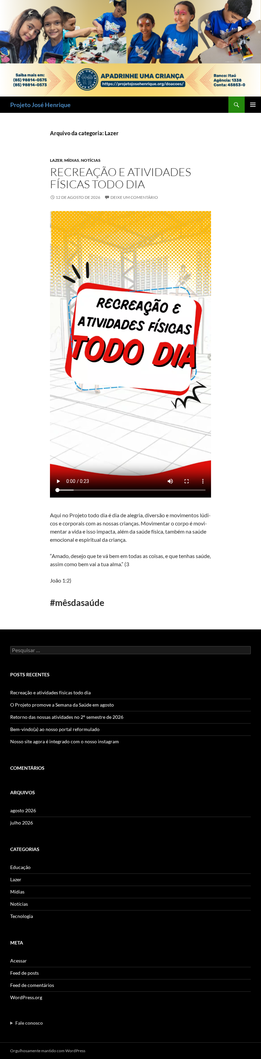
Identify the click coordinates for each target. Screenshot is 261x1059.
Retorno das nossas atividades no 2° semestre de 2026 (66, 717)
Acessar (18, 960)
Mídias (71, 160)
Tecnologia (21, 916)
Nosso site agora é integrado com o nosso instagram (64, 741)
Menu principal (253, 105)
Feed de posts (24, 973)
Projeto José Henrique (40, 104)
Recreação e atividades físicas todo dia (120, 178)
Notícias (91, 160)
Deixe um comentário (134, 197)
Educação (20, 867)
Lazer (56, 160)
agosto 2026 (23, 810)
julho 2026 (21, 823)
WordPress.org (26, 997)
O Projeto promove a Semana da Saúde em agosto (62, 705)
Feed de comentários (32, 985)
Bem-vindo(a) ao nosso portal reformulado (55, 729)
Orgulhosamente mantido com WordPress (47, 1050)
